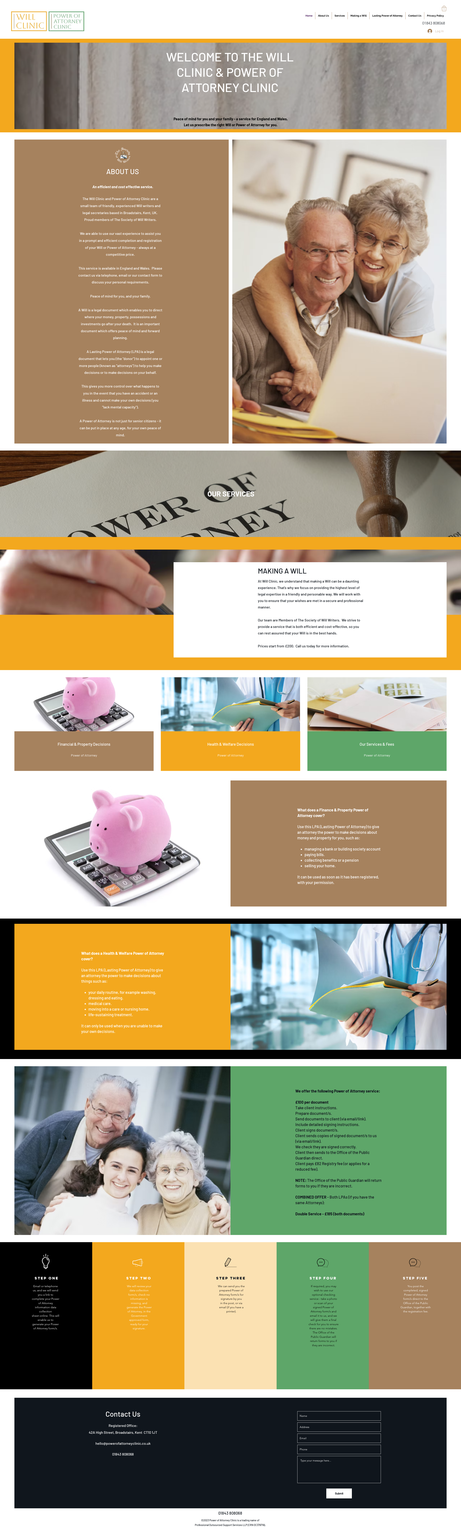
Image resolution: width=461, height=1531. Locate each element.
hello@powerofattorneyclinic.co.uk (123, 1443)
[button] (444, 8)
